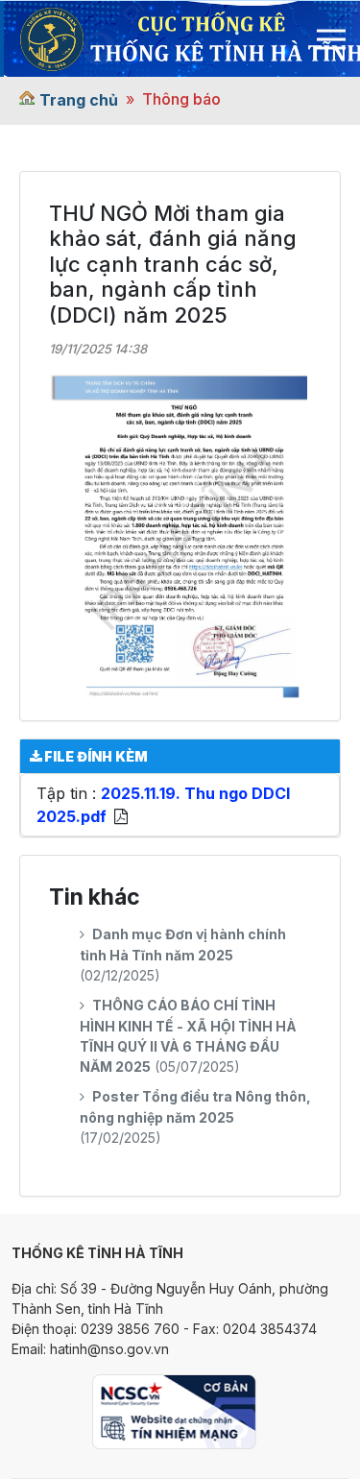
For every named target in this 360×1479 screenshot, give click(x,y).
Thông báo (181, 99)
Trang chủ (78, 99)
